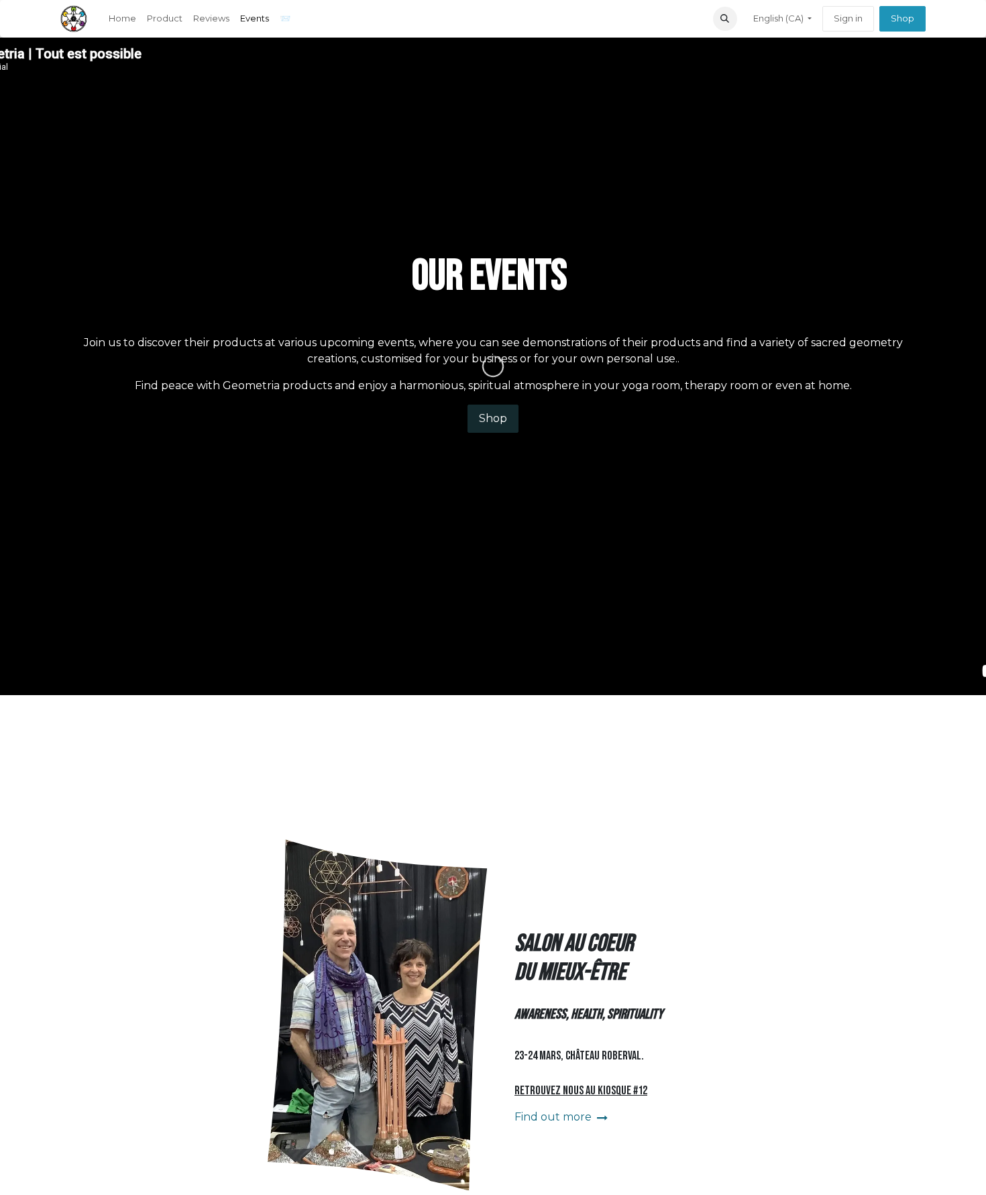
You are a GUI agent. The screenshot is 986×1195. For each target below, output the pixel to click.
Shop (493, 418)
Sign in (848, 18)
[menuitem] (122, 19)
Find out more (554, 1116)
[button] (725, 19)
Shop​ (902, 18)
